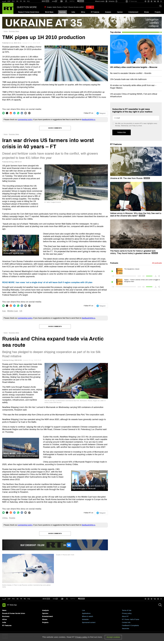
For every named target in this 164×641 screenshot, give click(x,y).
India (73, 12)
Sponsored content (88, 622)
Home (5, 31)
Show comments (55, 128)
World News (49, 12)
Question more (27, 7)
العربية (4, 1)
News (4, 610)
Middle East (12, 311)
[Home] (7, 8)
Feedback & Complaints (130, 625)
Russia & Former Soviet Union (28, 12)
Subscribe (121, 132)
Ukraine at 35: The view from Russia (126, 178)
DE (17, 1)
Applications (86, 613)
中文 (28, 1)
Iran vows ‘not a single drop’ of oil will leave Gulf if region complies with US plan (47, 282)
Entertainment (133, 12)
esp (9, 599)
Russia (12, 518)
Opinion (120, 12)
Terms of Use (126, 610)
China (4, 518)
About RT (125, 616)
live (90, 7)
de (18, 599)
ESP (9, 1)
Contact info (126, 622)
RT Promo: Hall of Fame (130, 619)
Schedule (85, 619)
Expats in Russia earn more (65, 555)
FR (21, 1)
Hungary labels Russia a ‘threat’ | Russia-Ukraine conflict (65, 7)
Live (83, 610)
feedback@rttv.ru (88, 119)
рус (13, 599)
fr (21, 599)
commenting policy (25, 119)
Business (62, 12)
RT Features (95, 12)
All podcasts (157, 263)
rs (25, 599)
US (20, 311)
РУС (13, 1)
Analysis (108, 12)
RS (24, 1)
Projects (157, 12)
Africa (83, 12)
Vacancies (125, 628)
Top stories (115, 32)
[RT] (45, 1)
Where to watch (87, 616)
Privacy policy (127, 613)
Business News (14, 31)
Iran (4, 311)
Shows (146, 12)
